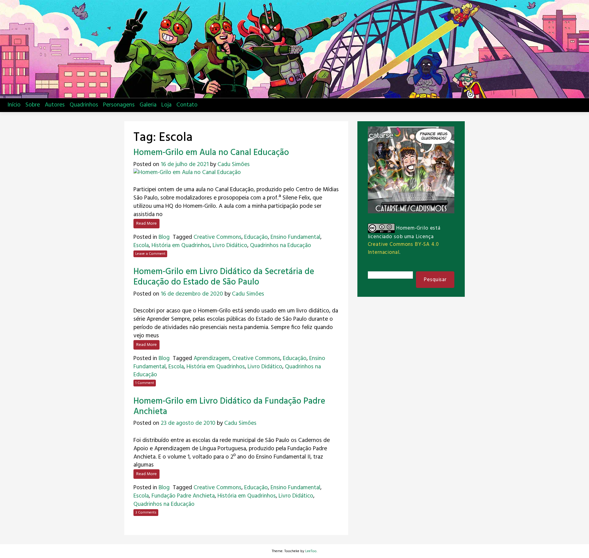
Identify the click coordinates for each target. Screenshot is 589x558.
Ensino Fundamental (295, 237)
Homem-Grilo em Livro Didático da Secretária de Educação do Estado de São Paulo (223, 277)
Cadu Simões (234, 164)
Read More (146, 223)
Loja (166, 105)
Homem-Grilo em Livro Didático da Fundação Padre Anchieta (229, 406)
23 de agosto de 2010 (188, 423)
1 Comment (144, 383)
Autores (55, 105)
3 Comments (145, 513)
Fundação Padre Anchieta (183, 496)
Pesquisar (435, 280)
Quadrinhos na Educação (280, 245)
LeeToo (311, 551)
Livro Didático (230, 245)
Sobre (32, 105)
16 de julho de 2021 (185, 164)
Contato (187, 105)
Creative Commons (217, 237)
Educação (256, 237)
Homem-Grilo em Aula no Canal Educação (211, 153)
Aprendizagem (211, 358)
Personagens (119, 105)
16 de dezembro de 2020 (192, 294)
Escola (141, 245)
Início (14, 105)
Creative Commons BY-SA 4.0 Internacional (403, 248)
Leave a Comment (150, 254)
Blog (164, 237)
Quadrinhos (84, 105)
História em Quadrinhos (181, 245)
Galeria (148, 105)
